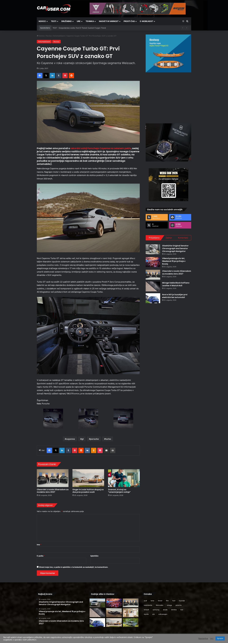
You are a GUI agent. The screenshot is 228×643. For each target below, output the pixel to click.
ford (173, 601)
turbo (108, 439)
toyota (146, 614)
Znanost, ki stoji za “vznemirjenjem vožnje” (119, 490)
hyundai (182, 601)
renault (146, 610)
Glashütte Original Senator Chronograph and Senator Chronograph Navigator (175, 248)
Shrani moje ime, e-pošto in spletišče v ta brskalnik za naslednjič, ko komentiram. (73, 567)
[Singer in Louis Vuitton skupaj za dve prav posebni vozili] (88, 478)
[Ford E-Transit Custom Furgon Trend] (97, 602)
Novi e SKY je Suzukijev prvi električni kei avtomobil (174, 296)
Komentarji (183, 237)
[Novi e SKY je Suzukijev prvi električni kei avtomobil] (153, 298)
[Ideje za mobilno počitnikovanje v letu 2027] (130, 622)
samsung (156, 610)
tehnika (174, 610)
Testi (53, 21)
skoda (165, 610)
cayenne (70, 439)
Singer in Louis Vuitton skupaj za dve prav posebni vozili (88, 490)
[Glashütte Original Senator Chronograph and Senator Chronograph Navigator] (153, 249)
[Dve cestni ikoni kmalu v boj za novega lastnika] (114, 612)
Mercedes (159, 605)
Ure (78, 21)
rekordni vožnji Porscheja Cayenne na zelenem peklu (100, 148)
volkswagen (162, 614)
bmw (152, 601)
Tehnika (90, 21)
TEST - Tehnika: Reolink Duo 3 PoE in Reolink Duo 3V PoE (76, 28)
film (167, 601)
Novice (42, 21)
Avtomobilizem (59, 36)
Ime (39, 545)
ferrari (160, 601)
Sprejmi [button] (220, 638)
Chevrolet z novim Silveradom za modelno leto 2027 (52, 490)
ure (153, 614)
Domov (41, 36)
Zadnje (169, 237)
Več (211, 638)
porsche (94, 439)
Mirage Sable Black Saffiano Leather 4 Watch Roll (175, 284)
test (181, 610)
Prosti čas (129, 21)
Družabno (66, 21)
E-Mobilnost (146, 21)
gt (83, 439)
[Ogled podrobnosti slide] (168, 53)
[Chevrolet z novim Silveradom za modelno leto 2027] (52, 478)
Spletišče (94, 556)
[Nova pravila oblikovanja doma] (130, 612)
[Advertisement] (168, 97)
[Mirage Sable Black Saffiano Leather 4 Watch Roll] (153, 286)
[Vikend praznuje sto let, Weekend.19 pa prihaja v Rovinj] (153, 262)
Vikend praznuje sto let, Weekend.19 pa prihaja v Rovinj (173, 261)
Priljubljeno (154, 237)
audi (145, 601)
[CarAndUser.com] (54, 8)
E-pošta (41, 556)
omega (169, 605)
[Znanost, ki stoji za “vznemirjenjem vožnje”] (124, 478)
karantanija (148, 605)
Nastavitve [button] (203, 638)
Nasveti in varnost (108, 21)
